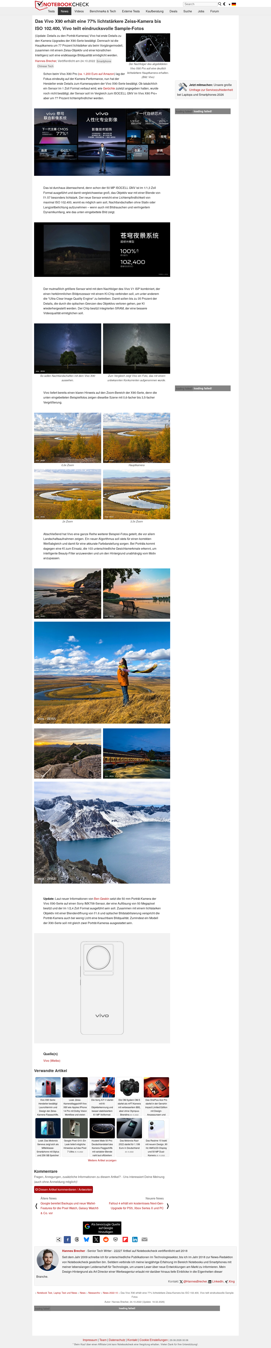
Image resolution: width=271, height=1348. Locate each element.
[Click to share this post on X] (96, 1239)
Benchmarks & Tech (103, 11)
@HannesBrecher (195, 1281)
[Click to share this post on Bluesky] (86, 1239)
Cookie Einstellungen (154, 1340)
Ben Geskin (101, 898)
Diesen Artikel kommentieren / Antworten (65, 1189)
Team (103, 1340)
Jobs (201, 11)
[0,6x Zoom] (67, 438)
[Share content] (58, 1239)
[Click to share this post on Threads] (76, 1239)
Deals (173, 11)
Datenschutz (117, 1340)
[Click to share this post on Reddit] (105, 1239)
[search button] (220, 4)
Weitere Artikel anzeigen (102, 1160)
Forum (214, 11)
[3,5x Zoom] (136, 494)
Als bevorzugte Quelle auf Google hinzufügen (105, 1228)
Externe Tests (131, 11)
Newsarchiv (94, 1292)
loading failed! (184, 111)
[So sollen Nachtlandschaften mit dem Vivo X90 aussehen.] (67, 348)
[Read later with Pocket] (115, 1239)
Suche (187, 11)
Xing (231, 1281)
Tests (51, 11)
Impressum (90, 1340)
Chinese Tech (45, 66)
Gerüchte (109, 88)
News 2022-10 (110, 1292)
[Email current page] (144, 1239)
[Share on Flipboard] (125, 1239)
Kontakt (132, 1340)
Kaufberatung (155, 11)
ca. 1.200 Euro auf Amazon (96, 74)
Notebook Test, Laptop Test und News (57, 1292)
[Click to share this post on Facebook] (67, 1239)
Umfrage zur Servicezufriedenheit (211, 90)
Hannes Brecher (45, 61)
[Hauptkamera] (136, 438)
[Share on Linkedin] (134, 1239)
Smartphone (104, 61)
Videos (79, 11)
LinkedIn (217, 1281)
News (64, 11)
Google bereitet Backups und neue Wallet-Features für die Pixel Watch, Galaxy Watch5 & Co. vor (69, 1208)
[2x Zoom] (67, 494)
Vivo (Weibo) (51, 1060)
